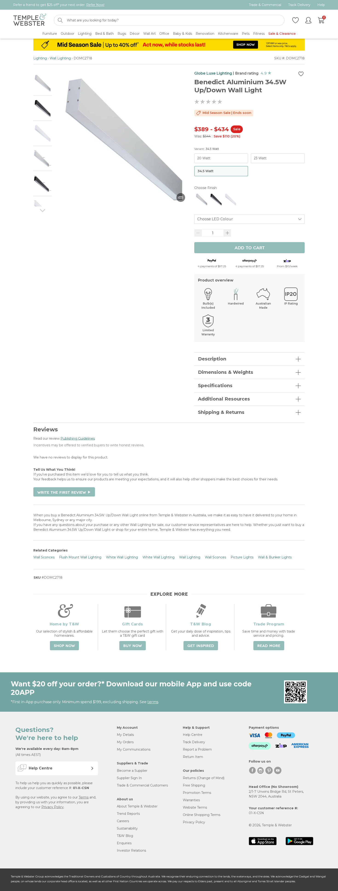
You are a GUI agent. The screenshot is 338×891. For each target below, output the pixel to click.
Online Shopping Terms (201, 815)
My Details (125, 735)
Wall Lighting (60, 58)
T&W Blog (125, 836)
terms (152, 702)
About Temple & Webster (137, 806)
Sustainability (127, 828)
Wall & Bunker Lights (275, 557)
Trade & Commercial (265, 5)
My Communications (133, 749)
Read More (268, 646)
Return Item (193, 757)
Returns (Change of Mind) (203, 778)
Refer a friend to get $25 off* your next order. (58, 5)
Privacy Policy (52, 807)
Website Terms (195, 807)
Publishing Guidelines (77, 438)
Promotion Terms (197, 793)
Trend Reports (128, 814)
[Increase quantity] (227, 233)
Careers (123, 821)
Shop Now (64, 646)
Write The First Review (64, 492)
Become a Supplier (132, 771)
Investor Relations (131, 850)
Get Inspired (200, 646)
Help (321, 5)
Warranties (191, 800)
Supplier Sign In (129, 778)
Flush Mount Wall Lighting (80, 557)
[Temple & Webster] (29, 20)
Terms (84, 797)
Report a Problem (197, 749)
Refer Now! (95, 5)
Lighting (40, 58)
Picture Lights (242, 557)
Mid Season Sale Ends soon (227, 113)
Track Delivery (299, 5)
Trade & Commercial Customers (142, 785)
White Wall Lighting (122, 557)
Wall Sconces (43, 557)
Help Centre (192, 735)
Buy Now (132, 646)
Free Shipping (194, 785)
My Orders (125, 742)
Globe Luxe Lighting (213, 73)
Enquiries (124, 843)
